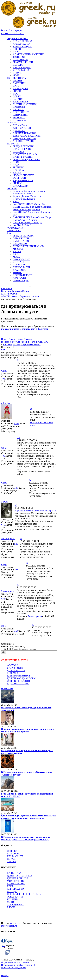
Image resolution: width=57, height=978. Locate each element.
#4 (30, 480)
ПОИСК (11, 859)
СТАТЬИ (11, 861)
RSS (3, 349)
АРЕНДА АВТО (15, 889)
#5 (16, 505)
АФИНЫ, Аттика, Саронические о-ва (21, 344)
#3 (18, 437)
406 (3, 378)
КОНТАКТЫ (13, 853)
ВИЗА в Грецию (15, 668)
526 (16, 544)
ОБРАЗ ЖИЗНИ (15, 896)
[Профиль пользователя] (6, 418)
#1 (18, 360)
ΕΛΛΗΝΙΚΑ (7, 33)
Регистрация (15, 30)
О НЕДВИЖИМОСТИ (18, 681)
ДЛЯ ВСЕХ (13, 673)
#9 (33, 624)
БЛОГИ (11, 907)
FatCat (4, 501)
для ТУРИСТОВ (40, 342)
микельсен (15, 923)
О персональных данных (13, 967)
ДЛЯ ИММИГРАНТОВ (19, 675)
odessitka (5, 403)
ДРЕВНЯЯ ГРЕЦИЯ (17, 878)
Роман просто (8, 538)
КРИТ (10, 886)
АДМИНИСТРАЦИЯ (18, 683)
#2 (31, 409)
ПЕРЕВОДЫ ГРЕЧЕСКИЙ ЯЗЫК (24, 894)
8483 (16, 423)
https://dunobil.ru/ (9, 926)
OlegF (4, 371)
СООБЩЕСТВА (15, 904)
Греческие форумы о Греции (15, 342)
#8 (18, 584)
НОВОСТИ (7, 688)
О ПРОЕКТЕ (13, 851)
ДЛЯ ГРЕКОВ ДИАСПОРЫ (21, 678)
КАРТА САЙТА (15, 856)
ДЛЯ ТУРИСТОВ (16, 670)
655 (3, 525)
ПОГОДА (12, 891)
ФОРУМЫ (12, 665)
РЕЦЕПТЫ (12, 899)
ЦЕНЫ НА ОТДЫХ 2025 (19, 875)
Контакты (19, 33)
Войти (4, 30)
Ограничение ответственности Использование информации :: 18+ (18, 963)
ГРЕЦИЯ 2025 (14, 873)
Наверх (4, 975)
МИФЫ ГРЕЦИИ (16, 881)
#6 (21, 538)
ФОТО (10, 902)
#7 (27, 563)
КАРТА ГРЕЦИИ (16, 883)
